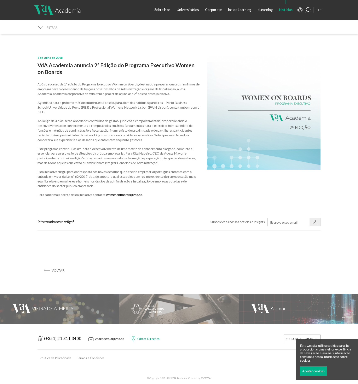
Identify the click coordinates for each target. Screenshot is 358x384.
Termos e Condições (90, 358)
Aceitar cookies (313, 371)
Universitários (188, 9)
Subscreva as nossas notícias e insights (237, 222)
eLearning (265, 9)
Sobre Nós (162, 9)
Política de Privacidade (55, 358)
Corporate (213, 9)
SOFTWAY (206, 378)
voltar (58, 270)
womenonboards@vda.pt (124, 195)
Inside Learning (239, 9)
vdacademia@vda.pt (109, 339)
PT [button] (318, 10)
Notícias (286, 9)
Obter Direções (148, 339)
